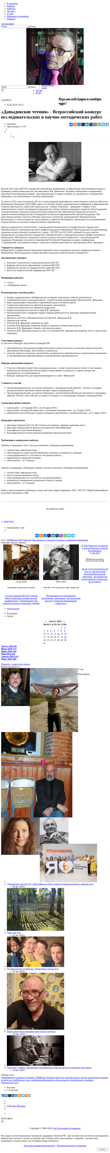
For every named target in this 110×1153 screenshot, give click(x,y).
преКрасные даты (21, 1080)
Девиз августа (14, 932)
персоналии (47, 77)
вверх (103, 1149)
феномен (45, 57)
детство (45, 65)
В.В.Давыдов (24, 540)
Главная (11, 6)
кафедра (45, 80)
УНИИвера (12, 540)
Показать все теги (10, 1082)
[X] (83, 124)
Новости (11, 8)
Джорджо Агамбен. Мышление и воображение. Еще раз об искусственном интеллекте (49, 1067)
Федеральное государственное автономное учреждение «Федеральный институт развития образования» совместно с (60, 599)
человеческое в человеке (82, 1080)
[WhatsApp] (99, 124)
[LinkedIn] (87, 124)
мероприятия (47, 85)
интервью (46, 59)
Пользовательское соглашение (71, 1145)
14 (58, 634)
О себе (10, 14)
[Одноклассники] (75, 124)
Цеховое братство (55, 1077)
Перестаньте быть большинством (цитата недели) (31, 1031)
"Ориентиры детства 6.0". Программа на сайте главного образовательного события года (50, 884)
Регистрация (13, 608)
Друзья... (11, 11)
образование (47, 83)
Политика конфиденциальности (39, 1145)
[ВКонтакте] (71, 124)
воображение (47, 54)
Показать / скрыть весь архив (15, 664)
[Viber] (95, 124)
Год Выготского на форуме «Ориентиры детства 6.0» (33, 969)
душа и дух (46, 67)
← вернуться (7, 521)
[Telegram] (107, 124)
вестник (45, 72)
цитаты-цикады (61, 1080)
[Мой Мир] (79, 124)
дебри (44, 88)
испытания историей (98, 1077)
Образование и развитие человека (48, 540)
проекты (45, 62)
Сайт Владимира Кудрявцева (66, 1128)
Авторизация (7, 23)
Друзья (39, 90)
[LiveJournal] (91, 124)
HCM (38, 93)
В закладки (12, 3)
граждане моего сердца (75, 1077)
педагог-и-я (6, 1080)
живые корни (47, 70)
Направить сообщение (18, 16)
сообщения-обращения (77, 540)
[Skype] (103, 124)
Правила (11, 19)
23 (65, 637)
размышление (48, 75)
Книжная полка (43, 52)
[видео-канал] (3, 92)
